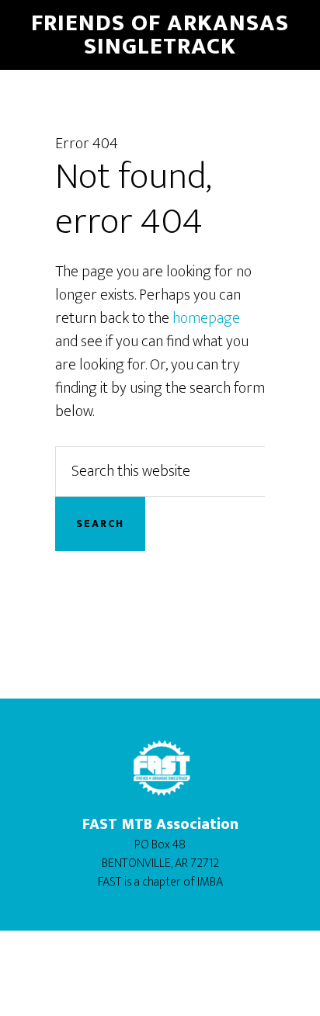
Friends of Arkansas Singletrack (160, 35)
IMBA (210, 882)
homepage (206, 318)
